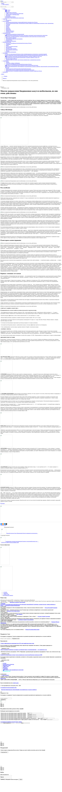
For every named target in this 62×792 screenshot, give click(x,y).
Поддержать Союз (15, 638)
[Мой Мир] (4, 524)
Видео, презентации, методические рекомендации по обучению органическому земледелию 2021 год (26, 55)
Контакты (5, 667)
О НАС (4, 8)
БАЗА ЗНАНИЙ (6, 21)
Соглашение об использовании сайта (8, 687)
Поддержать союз (6, 671)
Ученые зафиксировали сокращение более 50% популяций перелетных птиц (17, 643)
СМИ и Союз (6, 666)
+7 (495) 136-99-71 (5, 675)
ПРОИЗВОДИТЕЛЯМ (7, 42)
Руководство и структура (8, 664)
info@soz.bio (3, 678)
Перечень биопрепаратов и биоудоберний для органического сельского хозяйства (19, 689)
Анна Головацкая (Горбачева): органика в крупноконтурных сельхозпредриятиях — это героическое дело (23, 649)
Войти (21, 779)
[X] (6, 524)
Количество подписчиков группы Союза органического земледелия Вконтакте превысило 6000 (21, 654)
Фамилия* (29, 714)
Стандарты (5, 668)
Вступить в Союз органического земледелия (14, 17)
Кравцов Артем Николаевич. (13, 611)
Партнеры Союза (6, 665)
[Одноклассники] (3, 524)
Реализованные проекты (10, 16)
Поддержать (3, 699)
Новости (4, 78)
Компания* (29, 716)
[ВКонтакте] (1, 524)
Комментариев (3, 525)
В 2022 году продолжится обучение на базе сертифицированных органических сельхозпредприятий (26, 54)
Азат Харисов (19, 614)
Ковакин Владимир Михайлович (12, 605)
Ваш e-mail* (40, 718)
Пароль (2, 777)
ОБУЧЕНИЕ (5, 53)
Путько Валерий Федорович (51, 607)
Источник (2, 503)
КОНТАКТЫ (5, 72)
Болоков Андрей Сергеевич (44, 616)
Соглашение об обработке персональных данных (11, 721)
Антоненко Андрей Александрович (26, 619)
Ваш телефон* (44, 719)
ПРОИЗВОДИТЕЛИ (6, 33)
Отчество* (29, 715)
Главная (5, 76)
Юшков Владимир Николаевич (32, 629)
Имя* (28, 713)
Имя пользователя (4, 774)
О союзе (4, 663)
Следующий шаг (4, 752)
